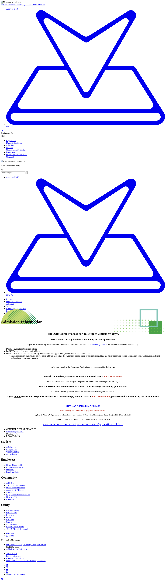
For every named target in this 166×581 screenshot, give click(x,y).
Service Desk (11, 513)
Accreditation (11, 454)
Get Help (10, 520)
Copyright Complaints (15, 558)
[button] (83, 2)
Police (8, 517)
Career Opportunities (14, 465)
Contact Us (10, 157)
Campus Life (11, 449)
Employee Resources (14, 467)
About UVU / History (15, 490)
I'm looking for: (7, 133)
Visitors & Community (15, 485)
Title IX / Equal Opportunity (17, 529)
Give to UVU (12, 497)
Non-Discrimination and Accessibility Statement (26, 561)
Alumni (9, 492)
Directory (10, 470)
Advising (10, 145)
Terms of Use (11, 554)
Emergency (11, 515)
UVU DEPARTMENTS (16, 154)
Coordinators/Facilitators (16, 150)
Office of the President (15, 488)
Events (11, 536)
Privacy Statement (13, 556)
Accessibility (11, 524)
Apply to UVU (12, 9)
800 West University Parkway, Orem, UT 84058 (26, 544)
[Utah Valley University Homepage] (14, 4)
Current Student (12, 452)
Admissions (11, 447)
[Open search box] (2, 131)
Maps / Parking (12, 510)
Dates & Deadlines (14, 143)
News (11, 533)
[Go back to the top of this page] (2, 579)
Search (9, 522)
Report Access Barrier (15, 527)
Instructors (10, 152)
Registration (11, 140)
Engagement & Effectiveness (18, 495)
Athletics (9, 483)
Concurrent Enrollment (36, 4)
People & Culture (13, 472)
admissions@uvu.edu (98, 344)
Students (9, 147)
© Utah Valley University (16, 549)
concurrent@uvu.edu (14, 431)
